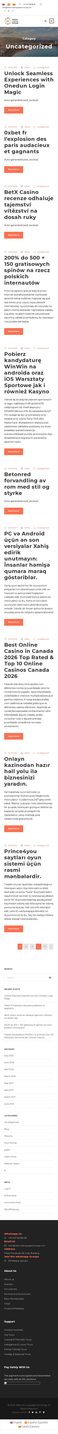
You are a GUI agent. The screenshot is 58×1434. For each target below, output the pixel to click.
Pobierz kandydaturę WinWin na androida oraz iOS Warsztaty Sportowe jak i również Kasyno (26, 373)
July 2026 (8, 1055)
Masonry (8, 1136)
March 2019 (10, 1076)
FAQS (7, 1303)
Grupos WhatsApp (14, 1308)
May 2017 (9, 1083)
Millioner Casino (11, 1163)
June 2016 (9, 1104)
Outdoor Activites (13, 1330)
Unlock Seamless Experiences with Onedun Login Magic (29, 82)
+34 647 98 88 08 (29, 4)
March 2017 (10, 1097)
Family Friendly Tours (15, 1349)
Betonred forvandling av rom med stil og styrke (27, 483)
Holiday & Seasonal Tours (17, 1354)
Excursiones (10, 1289)
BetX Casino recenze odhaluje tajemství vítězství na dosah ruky (28, 204)
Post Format (10, 1143)
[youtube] (8, 11)
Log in (7, 1188)
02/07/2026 (12, 67)
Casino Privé (10, 1156)
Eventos (8, 1284)
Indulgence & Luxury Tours (18, 1344)
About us (9, 1279)
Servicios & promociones (17, 1294)
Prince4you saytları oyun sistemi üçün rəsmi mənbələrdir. (23, 863)
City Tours (9, 1334)
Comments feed (12, 1202)
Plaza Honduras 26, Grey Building (21, 1253)
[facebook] (4, 11)
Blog (6, 1129)
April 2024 (9, 1069)
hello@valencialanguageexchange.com (17, 7)
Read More (13, 110)
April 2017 (9, 1090)
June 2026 (9, 1062)
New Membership (14, 1298)
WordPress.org (11, 1209)
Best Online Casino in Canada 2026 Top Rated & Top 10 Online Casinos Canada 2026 (29, 660)
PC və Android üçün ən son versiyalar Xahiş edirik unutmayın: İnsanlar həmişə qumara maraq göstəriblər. (27, 555)
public (7, 1150)
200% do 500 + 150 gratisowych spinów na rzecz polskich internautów (27, 270)
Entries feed (10, 1195)
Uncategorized (43, 67)
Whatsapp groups (18, 1260)
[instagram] (13, 11)
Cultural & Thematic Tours (18, 1339)
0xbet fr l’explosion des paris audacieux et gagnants (27, 141)
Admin (27, 67)
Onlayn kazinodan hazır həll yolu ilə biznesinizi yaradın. (27, 771)
